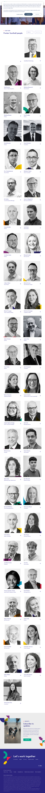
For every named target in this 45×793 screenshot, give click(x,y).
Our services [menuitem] (15, 759)
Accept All (28, 14)
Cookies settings (20, 14)
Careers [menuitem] (37, 759)
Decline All (37, 14)
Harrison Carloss (9, 775)
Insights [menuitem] (20, 759)
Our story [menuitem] (25, 759)
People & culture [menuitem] (31, 759)
